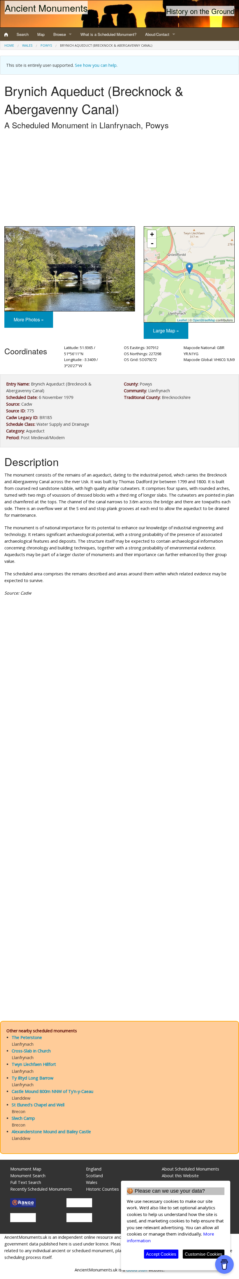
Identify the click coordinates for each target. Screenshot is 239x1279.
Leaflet (182, 320)
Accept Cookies (161, 1254)
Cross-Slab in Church (31, 1051)
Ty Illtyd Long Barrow (32, 1078)
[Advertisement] (119, 179)
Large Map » (166, 330)
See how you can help (96, 65)
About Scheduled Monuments (190, 1169)
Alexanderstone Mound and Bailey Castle (51, 1131)
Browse (59, 34)
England (93, 1169)
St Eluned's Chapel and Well (38, 1105)
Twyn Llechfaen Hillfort (34, 1064)
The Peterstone (27, 1037)
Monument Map (25, 1169)
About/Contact (157, 34)
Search (23, 34)
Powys (46, 45)
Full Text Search (25, 1182)
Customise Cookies (203, 1254)
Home (9, 45)
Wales (27, 45)
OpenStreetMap (204, 320)
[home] (6, 34)
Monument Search (27, 1175)
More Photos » (29, 319)
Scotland (94, 1175)
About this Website (180, 1175)
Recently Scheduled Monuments (41, 1189)
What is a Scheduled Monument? (108, 34)
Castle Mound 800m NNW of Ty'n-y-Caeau (52, 1091)
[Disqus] (119, 775)
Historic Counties (102, 1189)
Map (41, 34)
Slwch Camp (23, 1118)
